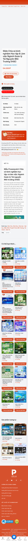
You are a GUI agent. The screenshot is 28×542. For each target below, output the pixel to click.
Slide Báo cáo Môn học (19, 261)
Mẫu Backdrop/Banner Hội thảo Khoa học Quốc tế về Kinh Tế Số (7, 284)
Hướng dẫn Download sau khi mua (10, 490)
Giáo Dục (15, 226)
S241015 (7, 232)
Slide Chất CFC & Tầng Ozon (19, 405)
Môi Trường (21, 228)
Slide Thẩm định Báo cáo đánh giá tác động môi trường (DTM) (7, 357)
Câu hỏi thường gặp (6, 495)
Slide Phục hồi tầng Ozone (7, 334)
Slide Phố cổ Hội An (7, 457)
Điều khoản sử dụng (6, 505)
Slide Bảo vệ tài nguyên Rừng (19, 308)
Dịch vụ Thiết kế (5, 516)
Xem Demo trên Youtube (8, 91)
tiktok (7, 480)
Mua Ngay (9, 77)
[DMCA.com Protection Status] (17, 523)
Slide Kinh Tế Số (19, 333)
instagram (20, 480)
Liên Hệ (3, 498)
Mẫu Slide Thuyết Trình (10, 228)
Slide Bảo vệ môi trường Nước (19, 380)
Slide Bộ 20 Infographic (18, 283)
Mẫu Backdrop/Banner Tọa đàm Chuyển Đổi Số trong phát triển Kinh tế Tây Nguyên (7, 310)
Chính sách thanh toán (7, 511)
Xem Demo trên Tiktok (8, 88)
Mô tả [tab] (6, 163)
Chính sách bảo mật (6, 508)
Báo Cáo (10, 226)
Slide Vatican (18, 438)
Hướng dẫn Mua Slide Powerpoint (10, 487)
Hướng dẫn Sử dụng (6, 493)
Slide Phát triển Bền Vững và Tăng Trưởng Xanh (20, 356)
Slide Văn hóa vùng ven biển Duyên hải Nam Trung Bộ (7, 438)
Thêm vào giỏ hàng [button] (7, 267)
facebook (16, 480)
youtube (11, 480)
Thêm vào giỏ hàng (11, 73)
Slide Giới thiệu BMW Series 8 (20, 458)
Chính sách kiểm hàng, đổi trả (9, 513)
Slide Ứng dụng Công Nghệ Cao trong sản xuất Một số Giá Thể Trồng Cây (7, 381)
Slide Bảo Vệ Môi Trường (6, 261)
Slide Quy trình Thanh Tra (6, 405)
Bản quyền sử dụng (9, 83)
